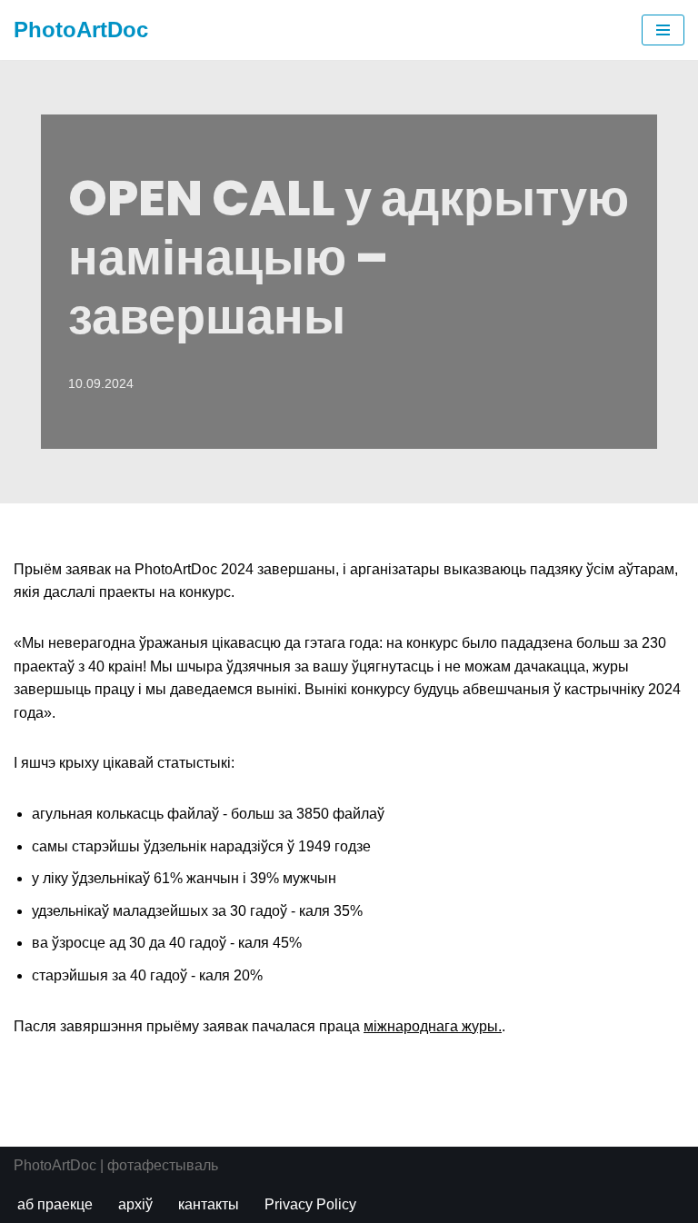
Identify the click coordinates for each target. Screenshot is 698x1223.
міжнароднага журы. (433, 1026)
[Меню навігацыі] (663, 30)
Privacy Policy (310, 1204)
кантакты (208, 1204)
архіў (135, 1204)
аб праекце (55, 1204)
